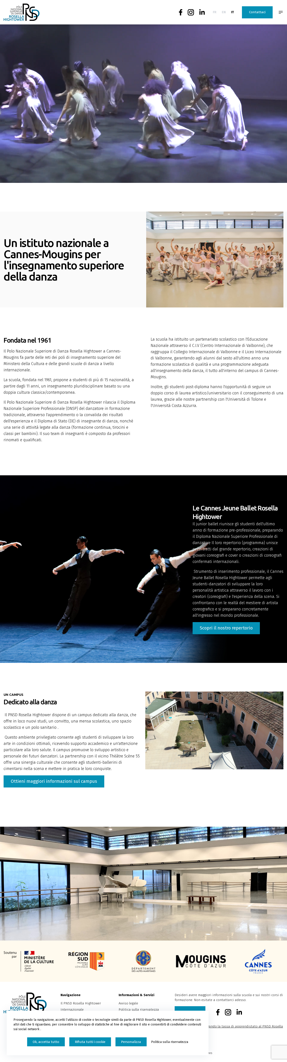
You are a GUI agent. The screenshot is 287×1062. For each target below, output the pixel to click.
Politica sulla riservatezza (139, 1010)
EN (224, 12)
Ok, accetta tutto (46, 1042)
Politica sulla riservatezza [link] (169, 1042)
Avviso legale (128, 1003)
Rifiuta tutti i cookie (90, 1042)
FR (214, 12)
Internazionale (72, 1010)
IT (232, 12)
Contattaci (257, 12)
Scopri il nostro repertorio (226, 628)
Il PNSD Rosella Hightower (81, 1003)
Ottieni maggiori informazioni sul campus (54, 781)
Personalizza (131, 1042)
